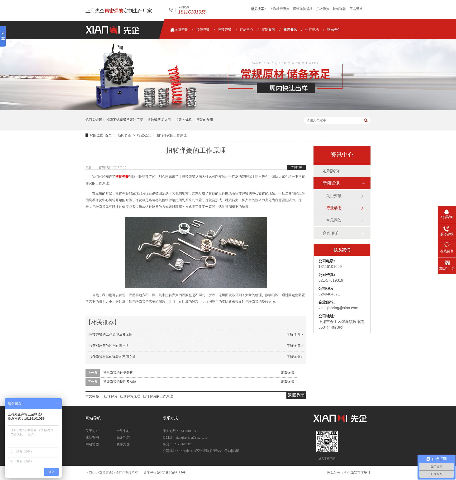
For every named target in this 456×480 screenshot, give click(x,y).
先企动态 (123, 437)
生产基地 (312, 29)
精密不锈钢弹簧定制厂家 (124, 120)
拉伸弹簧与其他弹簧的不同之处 (112, 357)
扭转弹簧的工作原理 (172, 135)
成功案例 (92, 437)
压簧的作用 (204, 120)
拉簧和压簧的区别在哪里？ (109, 345)
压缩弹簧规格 (303, 9)
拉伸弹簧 (339, 9)
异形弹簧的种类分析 (118, 373)
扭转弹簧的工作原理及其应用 (110, 334)
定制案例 (268, 29)
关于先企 (92, 431)
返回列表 (297, 167)
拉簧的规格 (183, 120)
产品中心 (246, 29)
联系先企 (334, 29)
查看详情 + (289, 373)
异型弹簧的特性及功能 (119, 382)
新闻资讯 (290, 29)
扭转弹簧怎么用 (159, 120)
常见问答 (334, 220)
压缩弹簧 (356, 9)
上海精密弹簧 (280, 9)
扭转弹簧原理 (130, 396)
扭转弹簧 (322, 9)
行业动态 (144, 135)
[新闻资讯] (228, 109)
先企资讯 (334, 196)
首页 (109, 135)
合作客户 (331, 233)
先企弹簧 (350, 473)
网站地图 (92, 444)
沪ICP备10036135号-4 (172, 473)
